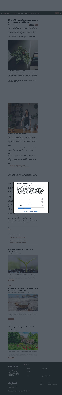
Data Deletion (26, 211)
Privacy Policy (36, 211)
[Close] (47, 183)
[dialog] (31, 197)
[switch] (42, 199)
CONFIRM (24, 208)
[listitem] (31, 196)
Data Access (31, 211)
